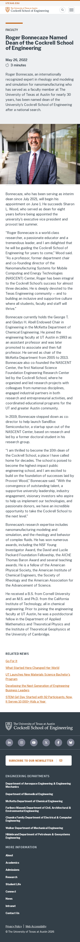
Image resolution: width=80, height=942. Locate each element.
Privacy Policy (14, 926)
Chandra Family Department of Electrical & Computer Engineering (39, 819)
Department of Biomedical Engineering (29, 794)
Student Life (13, 884)
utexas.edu (13, 3)
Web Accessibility (35, 926)
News (9, 898)
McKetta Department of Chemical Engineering (34, 801)
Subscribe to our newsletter (31, 760)
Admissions (12, 869)
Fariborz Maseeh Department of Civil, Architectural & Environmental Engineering (38, 809)
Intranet (11, 906)
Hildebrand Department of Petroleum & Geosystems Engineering (38, 836)
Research (11, 877)
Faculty (12, 30)
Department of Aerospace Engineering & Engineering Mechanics (38, 785)
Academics (12, 862)
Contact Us (12, 913)
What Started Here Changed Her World (32, 668)
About (9, 855)
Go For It (11, 661)
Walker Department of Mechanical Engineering (34, 828)
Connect (11, 891)
